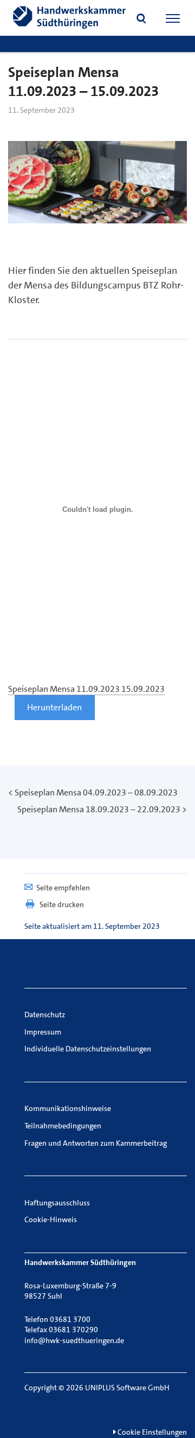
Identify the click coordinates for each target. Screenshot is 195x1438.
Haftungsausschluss (57, 1203)
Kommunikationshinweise (67, 1108)
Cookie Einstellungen (151, 1432)
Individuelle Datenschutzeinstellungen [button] (87, 1049)
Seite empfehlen (63, 888)
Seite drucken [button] (62, 904)
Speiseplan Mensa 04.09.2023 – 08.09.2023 (96, 792)
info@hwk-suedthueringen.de (74, 1340)
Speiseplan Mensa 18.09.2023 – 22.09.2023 (98, 809)
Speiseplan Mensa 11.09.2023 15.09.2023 (86, 689)
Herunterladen (54, 707)
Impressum (42, 1032)
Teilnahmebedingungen (62, 1126)
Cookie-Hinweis (50, 1219)
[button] (141, 19)
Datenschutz (44, 1014)
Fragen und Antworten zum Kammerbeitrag (95, 1143)
